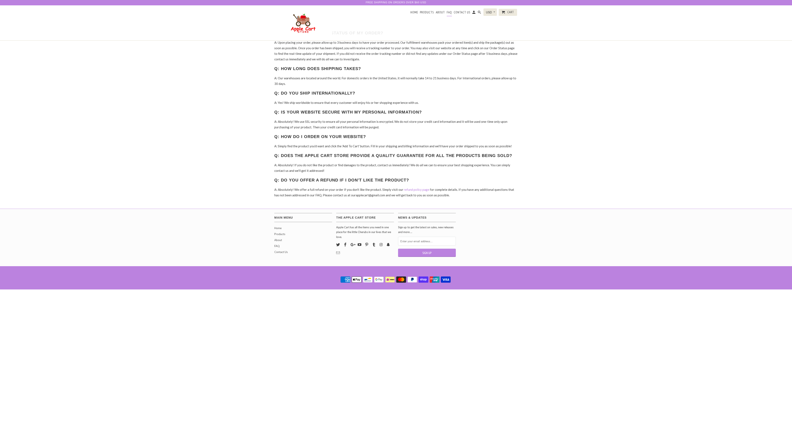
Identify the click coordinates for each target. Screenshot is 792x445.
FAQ (449, 12)
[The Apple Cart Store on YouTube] (360, 244)
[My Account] (474, 13)
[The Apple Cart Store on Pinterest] (367, 244)
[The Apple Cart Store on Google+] (353, 244)
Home (414, 12)
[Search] (480, 13)
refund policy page (416, 189)
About (440, 12)
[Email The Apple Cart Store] (338, 253)
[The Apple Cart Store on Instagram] (381, 244)
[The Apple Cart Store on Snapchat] (388, 244)
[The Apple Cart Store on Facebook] (345, 244)
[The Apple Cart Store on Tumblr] (374, 244)
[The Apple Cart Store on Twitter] (338, 244)
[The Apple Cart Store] (303, 22)
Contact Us (462, 12)
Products (427, 12)
